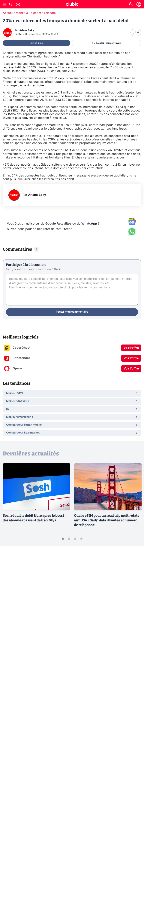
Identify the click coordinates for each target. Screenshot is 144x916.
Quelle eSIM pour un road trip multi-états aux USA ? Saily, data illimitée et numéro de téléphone (106, 520)
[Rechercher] (10, 5)
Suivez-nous (36, 43)
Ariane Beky (26, 30)
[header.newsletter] (18, 5)
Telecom (50, 12)
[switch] (131, 4)
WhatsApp (89, 223)
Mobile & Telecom (28, 12)
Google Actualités (58, 223)
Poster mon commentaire (72, 312)
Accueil (8, 12)
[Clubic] (72, 4)
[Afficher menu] (5, 4)
